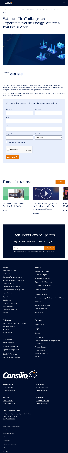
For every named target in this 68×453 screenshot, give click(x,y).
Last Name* (38, 109)
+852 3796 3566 (42, 388)
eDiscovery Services (9, 271)
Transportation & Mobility (43, 305)
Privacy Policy (50, 251)
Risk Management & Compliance (13, 280)
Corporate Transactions (43, 285)
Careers (5, 313)
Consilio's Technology (10, 354)
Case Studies (39, 337)
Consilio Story (7, 300)
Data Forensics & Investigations (13, 290)
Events (37, 333)
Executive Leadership (10, 303)
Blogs (37, 329)
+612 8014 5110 (8, 401)
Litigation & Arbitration (42, 271)
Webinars (38, 356)
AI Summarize (7, 336)
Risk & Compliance (41, 289)
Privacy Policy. (21, 142)
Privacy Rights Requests (8, 433)
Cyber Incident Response (11, 286)
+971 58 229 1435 (42, 401)
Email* (7, 117)
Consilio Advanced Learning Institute (47, 341)
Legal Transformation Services (13, 293)
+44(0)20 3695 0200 (10, 416)
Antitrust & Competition (43, 278)
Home (4, 9)
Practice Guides (40, 347)
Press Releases (40, 350)
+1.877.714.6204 (8, 388)
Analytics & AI (7, 274)
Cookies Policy (6, 440)
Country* (37, 134)
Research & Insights (41, 353)
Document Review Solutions (12, 277)
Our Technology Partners (11, 357)
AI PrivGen (6, 329)
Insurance (38, 301)
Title (7, 125)
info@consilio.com (9, 390)
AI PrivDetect (7, 333)
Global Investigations (42, 275)
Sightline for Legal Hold (11, 350)
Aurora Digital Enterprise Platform (14, 323)
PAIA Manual (5, 447)
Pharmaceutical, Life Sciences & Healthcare (49, 298)
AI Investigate (7, 339)
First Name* (9, 109)
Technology (39, 312)
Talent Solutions (8, 283)
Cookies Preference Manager (9, 444)
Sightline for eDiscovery (11, 346)
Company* (9, 134)
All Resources (10, 9)
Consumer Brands (41, 309)
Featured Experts (8, 306)
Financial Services (41, 294)
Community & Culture (10, 309)
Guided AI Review (9, 326)
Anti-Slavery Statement (8, 437)
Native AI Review (8, 342)
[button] (63, 3)
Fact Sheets (39, 344)
